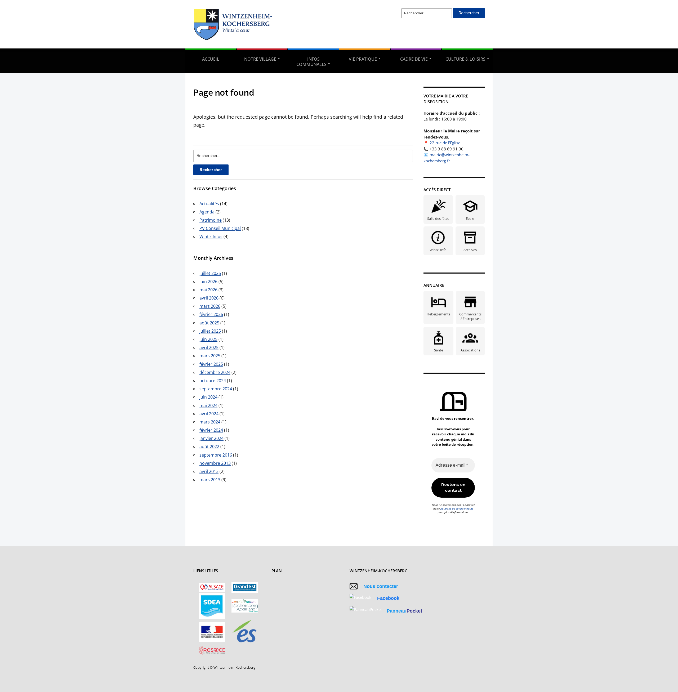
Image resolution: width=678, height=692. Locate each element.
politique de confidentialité (456, 508)
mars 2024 (209, 422)
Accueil (210, 59)
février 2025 (211, 364)
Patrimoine (210, 220)
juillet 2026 (210, 273)
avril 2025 (208, 347)
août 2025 (209, 323)
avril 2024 (208, 414)
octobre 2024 (212, 380)
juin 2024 (208, 397)
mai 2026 (208, 290)
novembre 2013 (215, 463)
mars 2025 (209, 356)
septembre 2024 (215, 389)
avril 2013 (208, 471)
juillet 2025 (210, 331)
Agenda (207, 212)
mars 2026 (209, 306)
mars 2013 (209, 480)
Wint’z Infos (210, 236)
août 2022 (209, 446)
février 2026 (211, 314)
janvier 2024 (211, 438)
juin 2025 (208, 339)
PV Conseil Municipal (220, 228)
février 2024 (211, 430)
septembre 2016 (215, 455)
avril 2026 (208, 298)
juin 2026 (208, 281)
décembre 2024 (214, 372)
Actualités (209, 204)
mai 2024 (208, 405)
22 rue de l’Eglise (445, 142)
